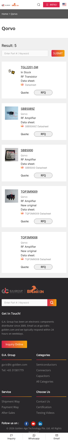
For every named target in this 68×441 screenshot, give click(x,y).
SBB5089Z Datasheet (37, 126)
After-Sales (8, 413)
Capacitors (43, 376)
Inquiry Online (14, 344)
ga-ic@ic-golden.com (14, 364)
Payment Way (10, 407)
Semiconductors (46, 364)
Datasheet (30, 84)
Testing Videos (45, 413)
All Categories (44, 381)
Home (5, 13)
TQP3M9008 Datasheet (38, 259)
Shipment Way (11, 401)
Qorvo (24, 113)
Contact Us (43, 401)
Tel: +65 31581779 (13, 370)
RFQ (43, 92)
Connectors (43, 370)
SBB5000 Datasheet (36, 167)
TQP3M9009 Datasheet (38, 213)
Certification (43, 407)
